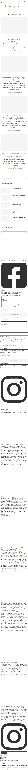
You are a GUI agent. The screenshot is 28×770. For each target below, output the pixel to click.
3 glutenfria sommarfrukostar (16, 203)
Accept (6, 769)
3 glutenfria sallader (17, 188)
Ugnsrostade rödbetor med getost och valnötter (18, 218)
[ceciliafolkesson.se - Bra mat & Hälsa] (11, 292)
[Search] (26, 2)
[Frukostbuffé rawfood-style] (14, 104)
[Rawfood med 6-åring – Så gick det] (14, 64)
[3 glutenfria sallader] (5, 190)
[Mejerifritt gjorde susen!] (14, 142)
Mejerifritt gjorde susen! (14, 156)
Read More (11, 769)
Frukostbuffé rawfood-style (14, 118)
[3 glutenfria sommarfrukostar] (5, 205)
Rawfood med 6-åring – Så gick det (14, 78)
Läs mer (14, 50)
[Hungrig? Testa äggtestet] (5, 198)
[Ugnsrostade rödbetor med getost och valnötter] (5, 219)
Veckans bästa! (14, 39)
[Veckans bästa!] (14, 25)
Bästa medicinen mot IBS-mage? (18, 211)
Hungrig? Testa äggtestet (18, 195)
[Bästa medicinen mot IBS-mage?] (5, 212)
